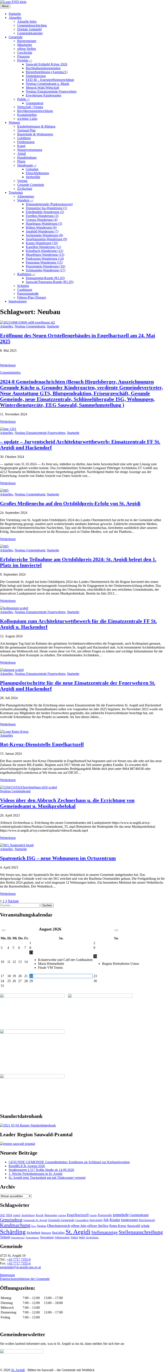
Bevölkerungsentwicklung (35, 111)
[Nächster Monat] (116, 930)
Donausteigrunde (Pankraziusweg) (49, 204)
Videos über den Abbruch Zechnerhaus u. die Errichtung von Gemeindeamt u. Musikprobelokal (67, 803)
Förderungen (26, 142)
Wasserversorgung (29, 150)
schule (145, 1226)
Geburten (32, 169)
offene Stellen (26, 49)
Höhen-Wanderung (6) (41, 227)
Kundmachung (15, 1225)
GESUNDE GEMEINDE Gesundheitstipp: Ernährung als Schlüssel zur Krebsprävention (69, 1162)
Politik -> (23, 99)
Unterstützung (18, 1237)
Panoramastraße (28, 293)
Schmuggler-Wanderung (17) (45, 270)
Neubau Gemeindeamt (30, 326)
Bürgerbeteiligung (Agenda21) (46, 72)
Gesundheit (82, 1220)
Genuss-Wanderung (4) (41, 220)
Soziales (58, 1233)
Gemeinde (16, 37)
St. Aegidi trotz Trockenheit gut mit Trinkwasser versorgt (47, 1177)
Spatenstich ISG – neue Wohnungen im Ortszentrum (58, 858)
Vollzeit (74, 1237)
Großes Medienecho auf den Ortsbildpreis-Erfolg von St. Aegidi (70, 503)
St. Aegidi (78, 1231)
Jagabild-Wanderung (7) (42, 231)
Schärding (13, 1231)
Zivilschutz (24, 188)
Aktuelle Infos (27, 21)
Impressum (7, 1275)
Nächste (13, 901)
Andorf (16, 1215)
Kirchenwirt (147, 1220)
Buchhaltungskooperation (43, 68)
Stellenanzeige (104, 1232)
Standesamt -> (27, 165)
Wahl (82, 1237)
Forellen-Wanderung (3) (42, 216)
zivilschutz (92, 1237)
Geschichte (24, 52)
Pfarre (21, 161)
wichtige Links (27, 118)
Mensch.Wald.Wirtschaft (42, 87)
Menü (5, 6)
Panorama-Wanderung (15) (44, 262)
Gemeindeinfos (10, 372)
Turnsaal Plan (26, 130)
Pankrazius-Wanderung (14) (45, 258)
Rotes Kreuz (117, 1226)
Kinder (115, 1220)
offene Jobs (78, 1226)
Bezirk (40, 1215)
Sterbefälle (33, 177)
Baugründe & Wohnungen (35, 134)
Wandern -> (25, 200)
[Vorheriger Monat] (3, 930)
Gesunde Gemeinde (30, 185)
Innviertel (96, 1220)
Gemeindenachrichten (32, 25)
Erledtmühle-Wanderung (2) (45, 212)
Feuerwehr (105, 1215)
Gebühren (24, 138)
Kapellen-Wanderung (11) (43, 247)
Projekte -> (24, 60)
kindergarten (129, 1220)
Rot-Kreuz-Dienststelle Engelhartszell (42, 744)
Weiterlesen (8, 365)
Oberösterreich (58, 1225)
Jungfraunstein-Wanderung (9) (46, 239)
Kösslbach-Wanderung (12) (44, 251)
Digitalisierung (36, 76)
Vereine (22, 181)
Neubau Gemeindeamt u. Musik (47, 83)
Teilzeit (5, 1237)
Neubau (41, 1226)
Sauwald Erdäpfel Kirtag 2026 (46, 64)
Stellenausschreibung (141, 1232)
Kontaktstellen (27, 115)
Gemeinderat (34, 103)
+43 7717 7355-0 (19, 1259)
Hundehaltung (27, 157)
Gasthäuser (24, 289)
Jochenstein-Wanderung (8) (44, 235)
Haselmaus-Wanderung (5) (44, 223)
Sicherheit (33, 1233)
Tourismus (16, 192)
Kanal (21, 146)
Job (106, 1220)
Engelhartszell (78, 1215)
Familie (93, 1215)
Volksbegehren (62, 1237)
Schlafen (23, 286)
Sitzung (46, 1232)
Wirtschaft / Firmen (30, 107)
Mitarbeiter (24, 45)
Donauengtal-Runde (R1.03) (45, 278)
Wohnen (14, 122)
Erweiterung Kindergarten (43, 95)
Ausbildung (28, 1215)
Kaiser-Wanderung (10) (42, 243)
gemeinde (121, 1214)
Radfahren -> (26, 274)
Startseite (15, 14)
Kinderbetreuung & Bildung (36, 126)
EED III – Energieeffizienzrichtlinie (50, 80)
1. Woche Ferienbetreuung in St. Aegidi (35, 1174)
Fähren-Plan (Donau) (31, 297)
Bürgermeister (26, 41)
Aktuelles (15, 17)
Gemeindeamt (139, 1215)
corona (62, 1215)
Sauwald (133, 1226)
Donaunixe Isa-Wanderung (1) (46, 208)
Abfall (21, 153)
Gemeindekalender (30, 33)
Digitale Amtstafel (29, 29)
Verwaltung (47, 1237)
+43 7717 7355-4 (19, 1263)
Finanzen (23, 56)
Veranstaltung (32, 1237)
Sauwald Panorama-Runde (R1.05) (49, 282)
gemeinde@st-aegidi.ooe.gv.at (20, 1267)
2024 (9, 1215)
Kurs (33, 1226)
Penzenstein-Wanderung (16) (45, 266)
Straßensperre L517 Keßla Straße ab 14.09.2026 (41, 1170)
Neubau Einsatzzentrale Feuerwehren (51, 91)
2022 (2, 1215)
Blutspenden (50, 1215)
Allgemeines (25, 196)
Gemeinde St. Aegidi (35, 1220)
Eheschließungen (37, 173)
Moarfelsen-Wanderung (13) (45, 254)
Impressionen (18, 301)
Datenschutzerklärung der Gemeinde (25, 1279)
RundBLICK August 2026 (27, 1166)
